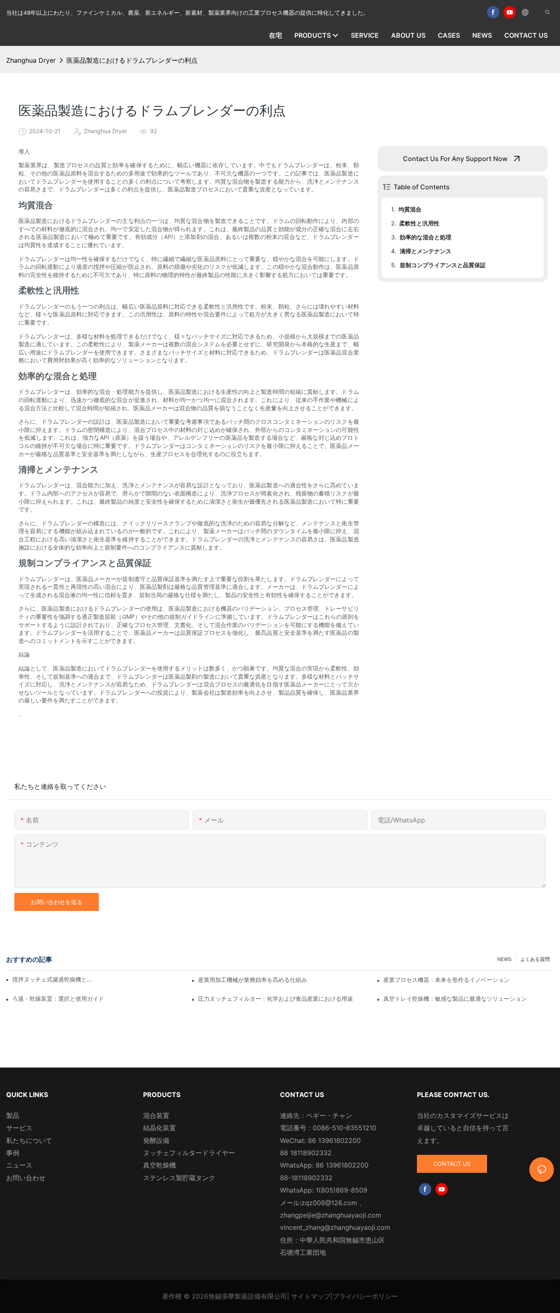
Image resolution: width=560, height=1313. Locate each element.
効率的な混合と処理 (425, 237)
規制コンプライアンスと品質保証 (443, 264)
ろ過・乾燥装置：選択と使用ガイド (58, 998)
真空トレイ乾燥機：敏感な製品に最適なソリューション (455, 998)
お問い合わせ (26, 1178)
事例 (12, 1153)
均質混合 (409, 209)
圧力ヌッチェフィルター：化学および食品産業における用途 (275, 998)
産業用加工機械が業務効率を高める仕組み (252, 979)
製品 (12, 1115)
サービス (19, 1128)
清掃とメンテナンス (425, 251)
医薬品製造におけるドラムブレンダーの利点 (132, 60)
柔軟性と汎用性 (419, 223)
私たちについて (29, 1140)
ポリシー (385, 1296)
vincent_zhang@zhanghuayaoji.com (335, 1227)
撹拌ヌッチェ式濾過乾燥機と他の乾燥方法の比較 (53, 979)
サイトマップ (310, 1296)
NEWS (504, 959)
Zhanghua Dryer (31, 60)
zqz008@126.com (329, 1203)
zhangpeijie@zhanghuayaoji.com (330, 1215)
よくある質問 (535, 959)
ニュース (19, 1165)
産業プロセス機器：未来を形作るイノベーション (446, 979)
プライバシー (352, 1296)
